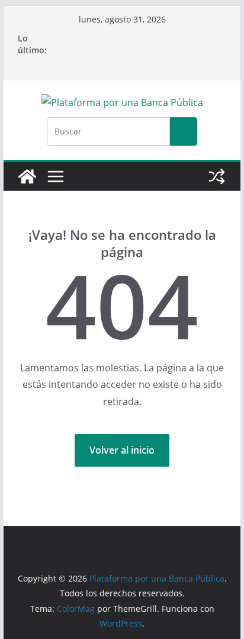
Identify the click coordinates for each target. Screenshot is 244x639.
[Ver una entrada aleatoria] (217, 176)
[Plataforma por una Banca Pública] (27, 176)
